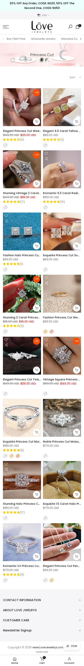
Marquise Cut (69, 39)
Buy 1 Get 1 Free (16, 39)
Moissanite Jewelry (43, 39)
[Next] (80, 39)
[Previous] (3, 39)
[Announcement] (42, 5)
